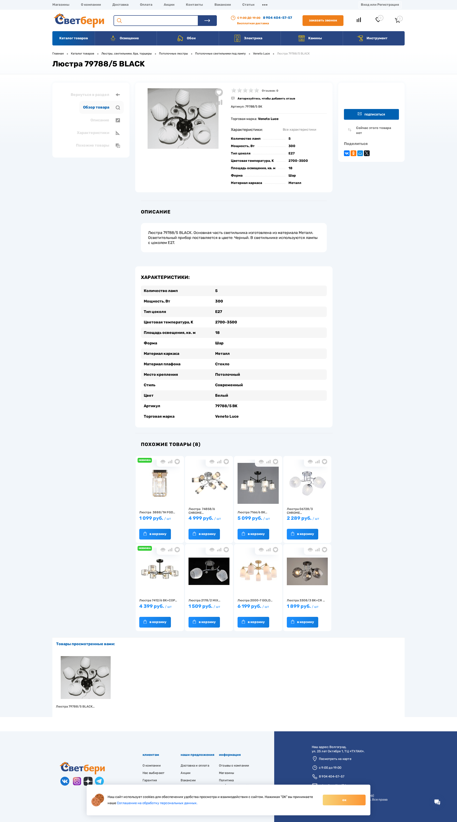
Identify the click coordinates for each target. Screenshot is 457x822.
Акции (169, 5)
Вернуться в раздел (90, 94)
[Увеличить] (183, 118)
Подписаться (374, 114)
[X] (367, 153)
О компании (91, 5)
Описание (100, 120)
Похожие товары (93, 145)
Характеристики (93, 132)
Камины (315, 38)
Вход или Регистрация (380, 5)
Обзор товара (96, 107)
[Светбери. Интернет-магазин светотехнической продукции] (82, 773)
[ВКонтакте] (347, 153)
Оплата (146, 5)
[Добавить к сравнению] (219, 102)
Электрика (252, 38)
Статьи (248, 5)
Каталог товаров (73, 38)
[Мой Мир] (360, 153)
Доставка (120, 5)
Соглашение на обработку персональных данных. (157, 803)
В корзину (157, 534)
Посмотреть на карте (335, 759)
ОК (344, 800)
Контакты (194, 5)
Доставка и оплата (195, 765)
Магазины (61, 5)
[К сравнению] (170, 461)
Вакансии (222, 5)
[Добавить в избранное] (219, 92)
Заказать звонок (323, 20)
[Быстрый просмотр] (163, 461)
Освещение (129, 38)
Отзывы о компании (234, 765)
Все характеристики (299, 130)
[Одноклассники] (353, 153)
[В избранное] (177, 461)
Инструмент (376, 38)
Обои (191, 38)
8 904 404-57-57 (277, 18)
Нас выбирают (153, 773)
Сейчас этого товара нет (373, 130)
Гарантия (150, 780)
